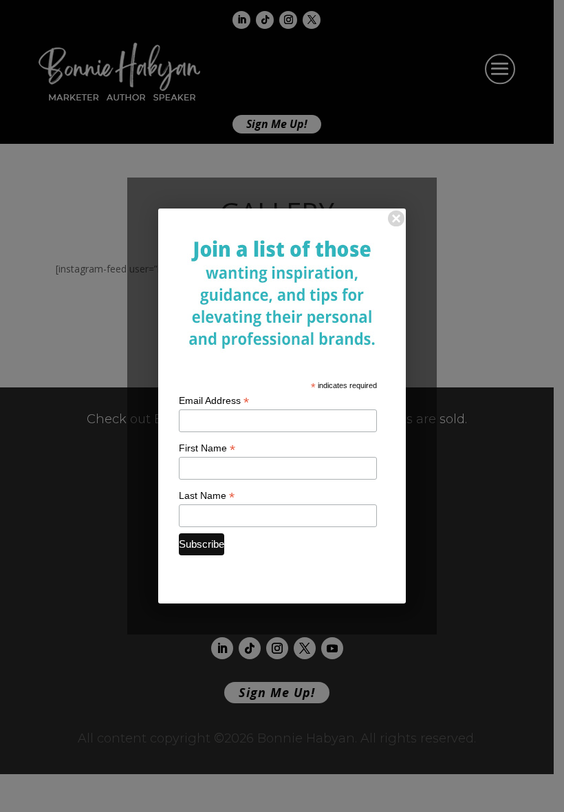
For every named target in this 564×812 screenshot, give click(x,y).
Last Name (207, 495)
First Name (207, 448)
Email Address (214, 400)
